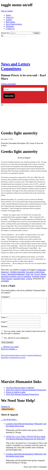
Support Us (5, 406)
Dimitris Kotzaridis (17, 272)
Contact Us (10, 29)
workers (29, 279)
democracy (5, 272)
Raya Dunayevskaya (14, 24)
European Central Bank (35, 272)
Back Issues (10, 22)
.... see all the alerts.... (9, 419)
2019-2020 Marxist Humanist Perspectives (22, 394)
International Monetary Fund (19, 274)
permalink (5, 281)
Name (4, 317)
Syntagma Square (39, 276)
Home (8, 15)
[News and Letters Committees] (8, 84)
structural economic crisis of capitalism (16, 276)
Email (4, 322)
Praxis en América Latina (15, 392)
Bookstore (10, 26)
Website (4, 326)
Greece (4, 274)
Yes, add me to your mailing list (15, 338)
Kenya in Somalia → (9, 349)
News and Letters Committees (15, 66)
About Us (10, 17)
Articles (9, 20)
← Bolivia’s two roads (9, 347)
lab (32, 274)
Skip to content (7, 11)
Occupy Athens (40, 274)
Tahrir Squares (6, 279)
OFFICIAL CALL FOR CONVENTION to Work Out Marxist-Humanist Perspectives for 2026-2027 (25, 438)
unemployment (19, 279)
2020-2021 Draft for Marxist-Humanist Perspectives (26, 390)
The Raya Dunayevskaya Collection (20, 388)
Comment (5, 297)
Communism (41, 270)
